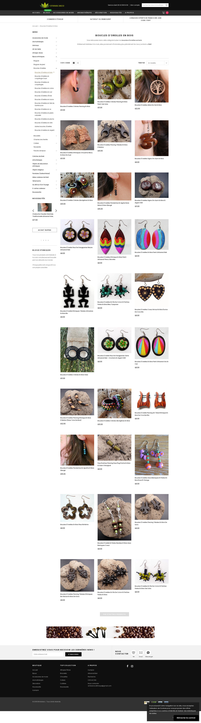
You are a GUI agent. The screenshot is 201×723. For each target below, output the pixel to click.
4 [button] (48, 240)
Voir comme (65, 63)
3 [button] (45, 240)
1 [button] (41, 240)
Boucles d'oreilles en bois (49, 26)
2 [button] (43, 240)
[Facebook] (127, 666)
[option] (55, 19)
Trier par (141, 63)
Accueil (35, 26)
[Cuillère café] (100, 632)
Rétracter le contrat (186, 718)
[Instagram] (132, 666)
